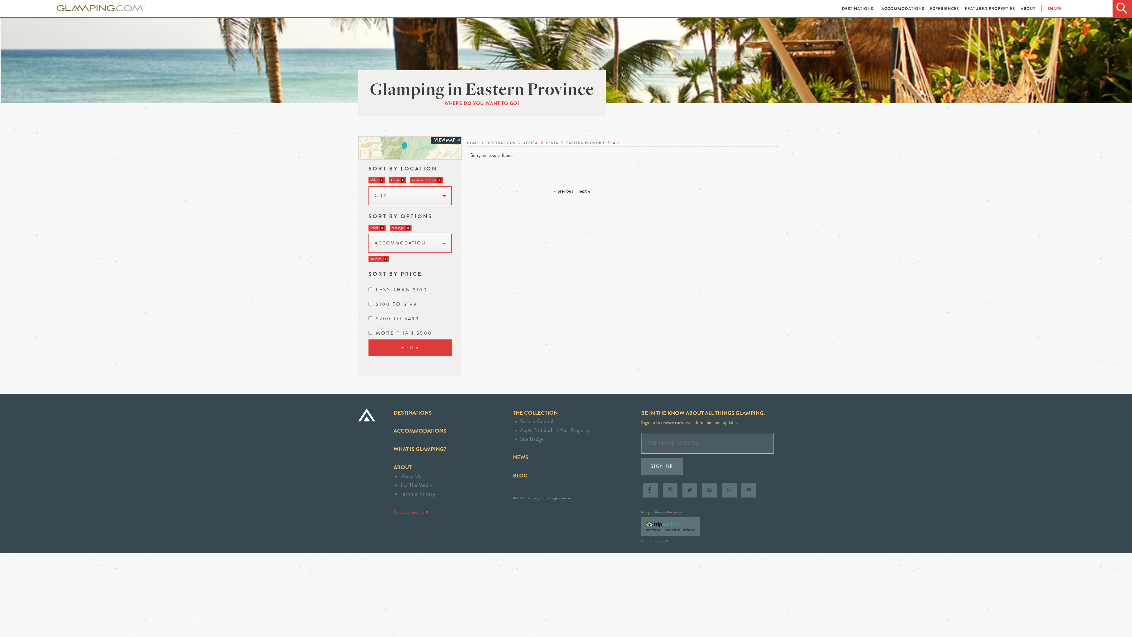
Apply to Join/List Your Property (555, 430)
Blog (520, 476)
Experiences (945, 9)
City (381, 196)
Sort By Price (395, 274)
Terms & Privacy (418, 494)
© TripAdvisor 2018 (655, 541)
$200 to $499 (397, 318)
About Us (411, 476)
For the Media (416, 485)
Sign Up (662, 466)
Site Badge (532, 439)
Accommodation (400, 243)
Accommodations (903, 9)
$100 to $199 (396, 304)
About (1028, 9)
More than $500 (404, 333)
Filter (410, 347)
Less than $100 (401, 289)
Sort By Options (400, 216)
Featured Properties (990, 9)
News (520, 457)
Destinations (858, 9)
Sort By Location (402, 169)
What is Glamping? (420, 449)
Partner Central (536, 421)
